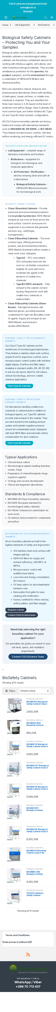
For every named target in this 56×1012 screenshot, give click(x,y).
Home (5, 24)
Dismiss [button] (28, 11)
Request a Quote (16, 609)
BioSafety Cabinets (34, 699)
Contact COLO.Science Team (28, 656)
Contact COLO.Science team (21, 615)
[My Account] (52, 17)
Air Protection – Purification (29, 171)
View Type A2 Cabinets (19, 386)
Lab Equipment (22, 24)
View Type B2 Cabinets (19, 443)
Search (45, 17)
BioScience (44, 24)
